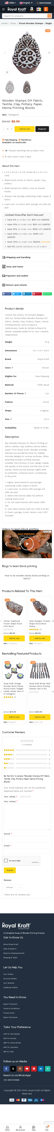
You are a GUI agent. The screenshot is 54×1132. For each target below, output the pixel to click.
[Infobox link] (43, 3)
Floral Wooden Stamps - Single (35, 23)
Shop (13, 23)
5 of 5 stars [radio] (30, 797)
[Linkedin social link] (41, 1069)
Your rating (10, 797)
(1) (41, 630)
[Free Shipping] (3, 140)
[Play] (27, 544)
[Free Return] (19, 140)
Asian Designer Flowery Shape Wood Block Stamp (39, 623)
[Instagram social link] (20, 1069)
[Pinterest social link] (34, 1069)
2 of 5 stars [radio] (23, 797)
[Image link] (16, 925)
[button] (5, 52)
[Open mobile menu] (3, 9)
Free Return (26, 140)
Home (4, 23)
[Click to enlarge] (7, 72)
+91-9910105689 (11, 1080)
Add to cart (25, 129)
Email (7, 845)
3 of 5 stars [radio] (25, 797)
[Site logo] (17, 9)
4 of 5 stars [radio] (27, 797)
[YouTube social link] (27, 1069)
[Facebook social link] (6, 1069)
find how (45, 242)
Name (8, 833)
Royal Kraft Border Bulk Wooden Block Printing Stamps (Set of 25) (39, 686)
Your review (11, 801)
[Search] (49, 16)
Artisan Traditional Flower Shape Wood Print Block (13, 623)
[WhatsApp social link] (48, 1069)
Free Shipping (11, 140)
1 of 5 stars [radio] (21, 797)
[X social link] (13, 1069)
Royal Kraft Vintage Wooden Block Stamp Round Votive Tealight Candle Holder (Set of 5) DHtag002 (13, 688)
